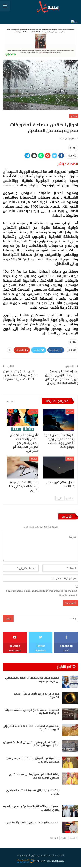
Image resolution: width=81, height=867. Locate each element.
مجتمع (74, 116)
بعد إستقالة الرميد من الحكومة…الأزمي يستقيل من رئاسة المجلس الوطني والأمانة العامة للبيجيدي (61, 377)
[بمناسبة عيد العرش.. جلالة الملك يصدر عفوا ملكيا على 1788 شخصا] (70, 763)
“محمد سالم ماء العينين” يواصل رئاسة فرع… (32, 822)
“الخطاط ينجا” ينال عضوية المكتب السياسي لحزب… (33, 792)
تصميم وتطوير (58, 860)
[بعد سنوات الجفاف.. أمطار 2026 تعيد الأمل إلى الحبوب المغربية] (70, 730)
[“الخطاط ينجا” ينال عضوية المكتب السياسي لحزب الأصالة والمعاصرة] (70, 795)
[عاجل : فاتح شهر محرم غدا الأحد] (58, 467)
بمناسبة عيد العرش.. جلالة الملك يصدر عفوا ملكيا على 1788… (33, 760)
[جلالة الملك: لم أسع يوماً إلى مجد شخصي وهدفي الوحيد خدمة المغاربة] (70, 779)
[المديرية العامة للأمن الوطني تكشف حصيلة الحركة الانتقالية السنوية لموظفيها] (70, 714)
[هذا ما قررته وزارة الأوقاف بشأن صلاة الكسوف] (70, 698)
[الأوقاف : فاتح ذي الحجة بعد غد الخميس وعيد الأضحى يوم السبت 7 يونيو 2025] (58, 420)
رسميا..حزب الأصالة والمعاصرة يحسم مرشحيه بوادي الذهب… (31, 808)
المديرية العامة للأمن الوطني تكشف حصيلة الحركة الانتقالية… (32, 712)
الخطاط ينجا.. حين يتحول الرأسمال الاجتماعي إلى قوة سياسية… (32, 679)
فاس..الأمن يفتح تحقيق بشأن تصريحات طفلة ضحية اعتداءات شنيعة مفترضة (20, 375)
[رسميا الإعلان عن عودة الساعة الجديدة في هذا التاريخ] (22, 467)
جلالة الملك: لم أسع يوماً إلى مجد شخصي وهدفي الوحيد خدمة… (34, 776)
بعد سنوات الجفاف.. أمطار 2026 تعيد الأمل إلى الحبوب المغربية (31, 727)
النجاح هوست (40, 860)
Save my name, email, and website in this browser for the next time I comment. (41, 593)
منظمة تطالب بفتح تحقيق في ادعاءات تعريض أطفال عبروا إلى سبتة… (31, 744)
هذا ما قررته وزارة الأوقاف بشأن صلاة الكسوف (37, 695)
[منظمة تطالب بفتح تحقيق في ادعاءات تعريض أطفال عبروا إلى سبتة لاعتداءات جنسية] (70, 746)
